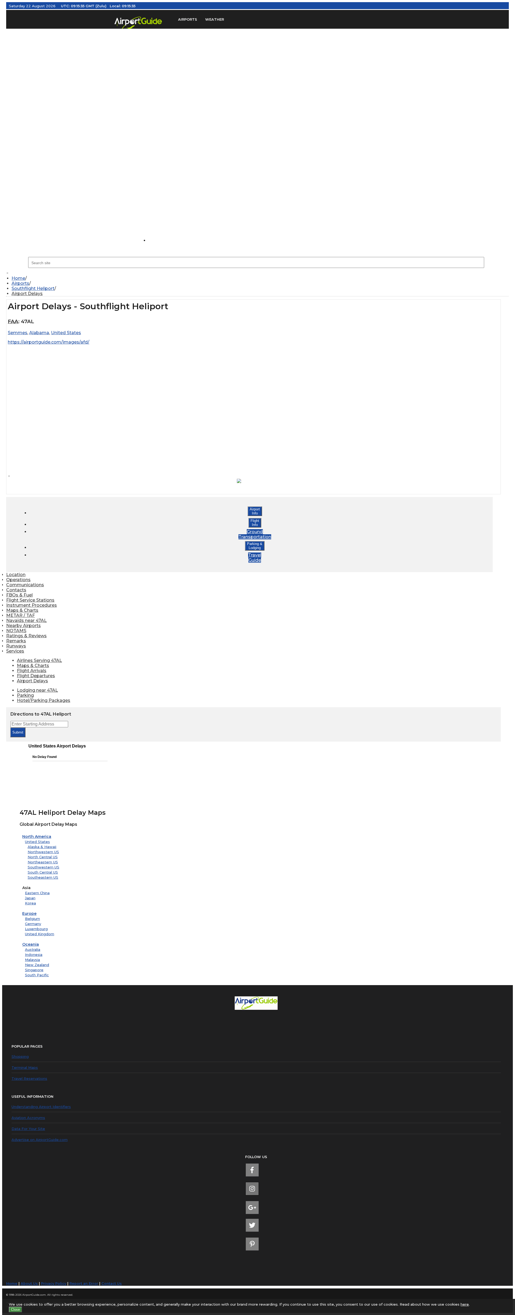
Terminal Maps (25, 1067)
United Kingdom (39, 934)
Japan (30, 898)
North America (36, 836)
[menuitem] (260, 278)
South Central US (43, 872)
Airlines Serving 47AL (39, 660)
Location (15, 574)
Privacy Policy (53, 1283)
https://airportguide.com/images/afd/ (48, 342)
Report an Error (83, 1283)
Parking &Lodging (254, 546)
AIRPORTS (187, 19)
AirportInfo (255, 511)
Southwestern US (43, 867)
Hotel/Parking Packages (43, 700)
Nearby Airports (23, 625)
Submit (17, 732)
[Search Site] (160, 240)
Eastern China (37, 893)
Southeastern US (43, 877)
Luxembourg (36, 929)
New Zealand (37, 965)
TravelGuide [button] (254, 557)
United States (37, 841)
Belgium (32, 918)
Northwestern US (43, 852)
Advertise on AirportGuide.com (40, 1139)
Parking (25, 695)
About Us (29, 1283)
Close (15, 1309)
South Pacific (37, 975)
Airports (20, 283)
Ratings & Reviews (26, 635)
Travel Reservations (29, 1078)
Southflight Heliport (33, 288)
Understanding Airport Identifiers (41, 1106)
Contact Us (111, 1283)
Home (18, 278)
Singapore (34, 970)
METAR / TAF (20, 615)
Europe (29, 913)
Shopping (20, 1056)
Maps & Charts (22, 610)
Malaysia (32, 959)
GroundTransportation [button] (254, 534)
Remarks (16, 640)
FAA (13, 321)
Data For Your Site (28, 1128)
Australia (32, 949)
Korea (30, 903)
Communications (25, 584)
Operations (18, 579)
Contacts (16, 589)
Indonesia (33, 954)
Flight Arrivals (31, 670)
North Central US (43, 857)
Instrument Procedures (31, 605)
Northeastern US (43, 862)
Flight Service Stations (30, 600)
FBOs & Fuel (19, 595)
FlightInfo (255, 523)
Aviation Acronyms (28, 1117)
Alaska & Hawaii (42, 847)
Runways (16, 646)
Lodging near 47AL (37, 690)
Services (15, 651)
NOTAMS (16, 630)
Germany (33, 924)
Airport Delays (27, 293)
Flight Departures (36, 675)
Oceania (30, 944)
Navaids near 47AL (26, 620)
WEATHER (214, 19)
